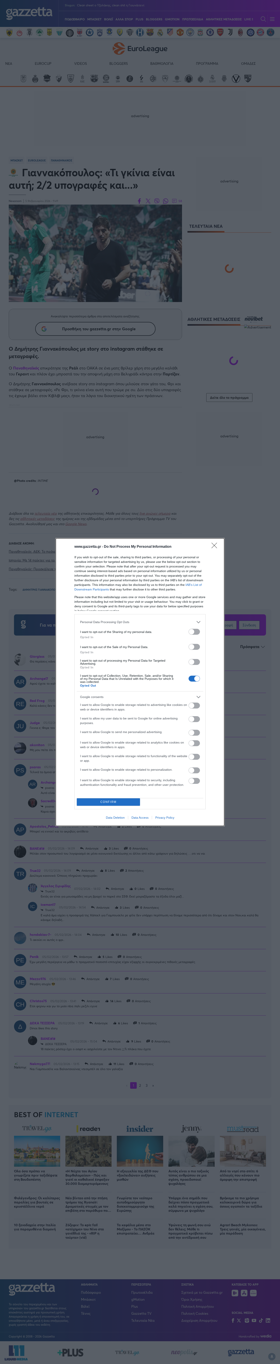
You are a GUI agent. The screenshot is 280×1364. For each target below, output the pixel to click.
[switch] (194, 632)
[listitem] (140, 622)
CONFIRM (108, 802)
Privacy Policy (164, 817)
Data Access (140, 817)
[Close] (216, 547)
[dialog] (140, 682)
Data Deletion (115, 817)
